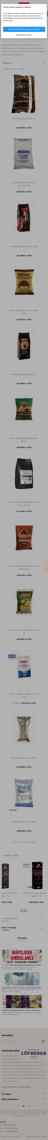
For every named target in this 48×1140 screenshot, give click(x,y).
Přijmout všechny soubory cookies (24, 29)
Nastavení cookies (24, 35)
